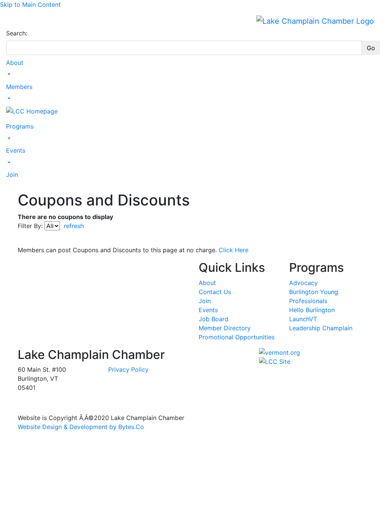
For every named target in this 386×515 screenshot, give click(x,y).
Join (12, 174)
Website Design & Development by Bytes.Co (81, 427)
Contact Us (215, 292)
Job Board (213, 319)
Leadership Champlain (320, 328)
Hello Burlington (312, 310)
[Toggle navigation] (11, 21)
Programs (20, 126)
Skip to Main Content (30, 4)
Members (19, 86)
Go (371, 48)
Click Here (233, 250)
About (14, 62)
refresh (74, 226)
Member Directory (225, 328)
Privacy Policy (128, 369)
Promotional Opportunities (236, 337)
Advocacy (303, 283)
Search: (16, 33)
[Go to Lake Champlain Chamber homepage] (315, 21)
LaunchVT (303, 319)
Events (15, 150)
